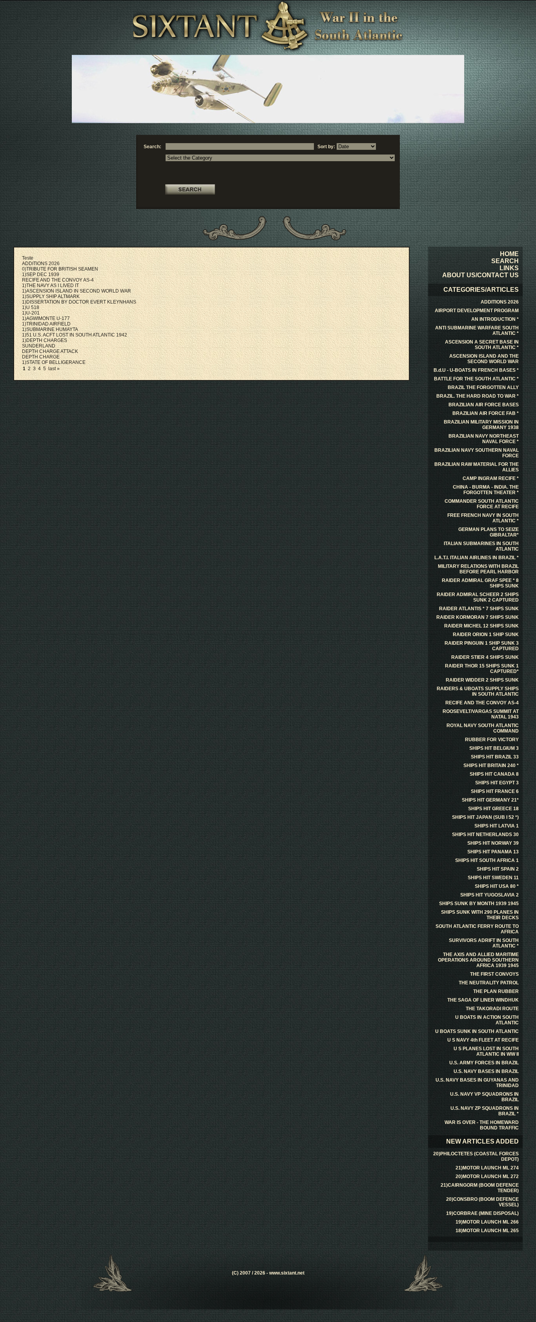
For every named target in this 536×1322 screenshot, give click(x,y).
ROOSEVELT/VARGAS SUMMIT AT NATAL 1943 (481, 714)
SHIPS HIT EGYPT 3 (497, 783)
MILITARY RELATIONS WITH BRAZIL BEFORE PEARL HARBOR (478, 569)
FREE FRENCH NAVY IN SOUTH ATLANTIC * (483, 518)
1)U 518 (30, 307)
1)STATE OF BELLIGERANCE (54, 362)
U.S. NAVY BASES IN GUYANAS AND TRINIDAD (477, 1082)
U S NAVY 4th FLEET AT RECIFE (483, 1040)
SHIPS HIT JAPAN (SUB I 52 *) (485, 817)
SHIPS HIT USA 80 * (497, 886)
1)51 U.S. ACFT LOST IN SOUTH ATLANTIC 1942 (74, 335)
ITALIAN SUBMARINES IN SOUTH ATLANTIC (481, 546)
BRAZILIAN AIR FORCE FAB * (485, 413)
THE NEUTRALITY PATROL (489, 983)
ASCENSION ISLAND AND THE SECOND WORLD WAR (484, 358)
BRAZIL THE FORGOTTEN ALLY (483, 387)
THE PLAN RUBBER (496, 991)
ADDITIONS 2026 (41, 263)
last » (54, 368)
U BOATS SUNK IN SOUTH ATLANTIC (477, 1031)
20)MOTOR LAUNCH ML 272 (487, 1176)
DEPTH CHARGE (41, 357)
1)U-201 (31, 313)
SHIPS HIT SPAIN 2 (498, 869)
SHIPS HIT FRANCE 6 (495, 791)
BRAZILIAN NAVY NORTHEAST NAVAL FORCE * (483, 438)
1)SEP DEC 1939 (40, 274)
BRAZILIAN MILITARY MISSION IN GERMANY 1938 (481, 424)
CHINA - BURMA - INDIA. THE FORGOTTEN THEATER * (486, 489)
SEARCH (505, 261)
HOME (509, 254)
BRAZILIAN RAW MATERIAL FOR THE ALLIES (476, 467)
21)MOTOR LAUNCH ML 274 (487, 1168)
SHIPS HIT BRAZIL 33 (495, 757)
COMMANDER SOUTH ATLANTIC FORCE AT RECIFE (482, 503)
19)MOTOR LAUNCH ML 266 (487, 1222)
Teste (27, 258)
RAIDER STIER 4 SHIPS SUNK (485, 657)
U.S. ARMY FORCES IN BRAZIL (484, 1063)
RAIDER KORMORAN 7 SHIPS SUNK (477, 617)
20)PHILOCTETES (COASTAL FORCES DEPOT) (476, 1156)
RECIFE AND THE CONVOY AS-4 (58, 280)
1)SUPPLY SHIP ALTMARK (51, 296)
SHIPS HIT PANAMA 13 (493, 852)
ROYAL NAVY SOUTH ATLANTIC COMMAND (483, 728)
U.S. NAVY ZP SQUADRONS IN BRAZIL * (484, 1111)
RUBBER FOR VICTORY (492, 739)
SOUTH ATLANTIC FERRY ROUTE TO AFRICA (477, 929)
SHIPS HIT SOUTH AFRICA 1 (487, 860)
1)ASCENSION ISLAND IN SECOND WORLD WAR (76, 291)
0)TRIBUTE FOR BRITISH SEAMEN (60, 269)
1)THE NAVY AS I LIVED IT (50, 285)
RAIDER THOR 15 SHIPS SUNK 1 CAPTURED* (482, 668)
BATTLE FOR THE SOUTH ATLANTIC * (476, 379)
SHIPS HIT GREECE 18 (493, 808)
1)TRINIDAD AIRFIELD (46, 324)
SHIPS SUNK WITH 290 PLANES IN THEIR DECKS (480, 914)
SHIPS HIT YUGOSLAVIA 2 (489, 895)
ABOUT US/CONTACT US (480, 275)
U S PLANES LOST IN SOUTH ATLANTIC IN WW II (486, 1051)
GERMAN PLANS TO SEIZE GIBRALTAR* (488, 532)
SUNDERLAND (38, 346)
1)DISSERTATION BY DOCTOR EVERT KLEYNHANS (79, 302)
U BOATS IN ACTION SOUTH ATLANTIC (487, 1020)
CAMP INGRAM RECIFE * (491, 478)
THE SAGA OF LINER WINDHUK (483, 1000)
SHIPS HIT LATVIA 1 (496, 826)
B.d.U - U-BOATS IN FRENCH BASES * (476, 370)
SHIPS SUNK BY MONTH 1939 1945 (479, 903)
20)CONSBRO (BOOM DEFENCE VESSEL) (482, 1202)
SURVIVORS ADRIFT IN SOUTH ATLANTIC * (484, 943)
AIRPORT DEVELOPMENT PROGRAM (477, 310)
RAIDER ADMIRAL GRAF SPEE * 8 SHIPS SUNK (480, 583)
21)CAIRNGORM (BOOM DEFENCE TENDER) (480, 1187)
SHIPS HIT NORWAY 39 (493, 843)
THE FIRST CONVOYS (494, 974)
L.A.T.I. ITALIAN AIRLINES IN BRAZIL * (476, 557)
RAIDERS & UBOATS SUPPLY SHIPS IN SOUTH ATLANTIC (478, 691)
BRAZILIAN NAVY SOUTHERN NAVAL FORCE (476, 452)
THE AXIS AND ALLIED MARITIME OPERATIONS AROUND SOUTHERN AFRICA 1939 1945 (478, 960)
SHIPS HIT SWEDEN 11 (493, 877)
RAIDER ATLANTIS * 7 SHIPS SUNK (479, 608)
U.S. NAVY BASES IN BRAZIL (486, 1071)
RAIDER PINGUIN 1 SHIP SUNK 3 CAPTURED (482, 645)
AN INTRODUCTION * (495, 319)
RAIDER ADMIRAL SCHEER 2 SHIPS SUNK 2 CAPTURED (478, 597)
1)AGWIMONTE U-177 (46, 318)
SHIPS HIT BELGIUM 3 (494, 748)
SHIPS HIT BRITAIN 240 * (491, 765)
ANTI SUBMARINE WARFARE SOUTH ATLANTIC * (477, 330)
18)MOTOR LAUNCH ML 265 (487, 1230)
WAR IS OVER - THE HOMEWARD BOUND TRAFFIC (482, 1125)
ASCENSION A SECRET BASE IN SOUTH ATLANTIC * (482, 344)
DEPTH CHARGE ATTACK (50, 351)
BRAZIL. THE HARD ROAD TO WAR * (477, 396)
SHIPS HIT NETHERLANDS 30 (485, 834)
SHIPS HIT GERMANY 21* (490, 800)
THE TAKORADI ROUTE (492, 1008)
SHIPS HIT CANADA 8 (494, 774)
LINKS (509, 268)
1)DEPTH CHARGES (44, 340)
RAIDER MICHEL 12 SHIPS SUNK (481, 626)
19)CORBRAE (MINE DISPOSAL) (482, 1213)
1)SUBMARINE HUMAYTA (50, 329)
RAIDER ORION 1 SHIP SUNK (486, 634)
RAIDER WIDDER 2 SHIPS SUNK (482, 680)
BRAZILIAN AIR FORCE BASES (483, 404)
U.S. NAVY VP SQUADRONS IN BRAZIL (484, 1096)
